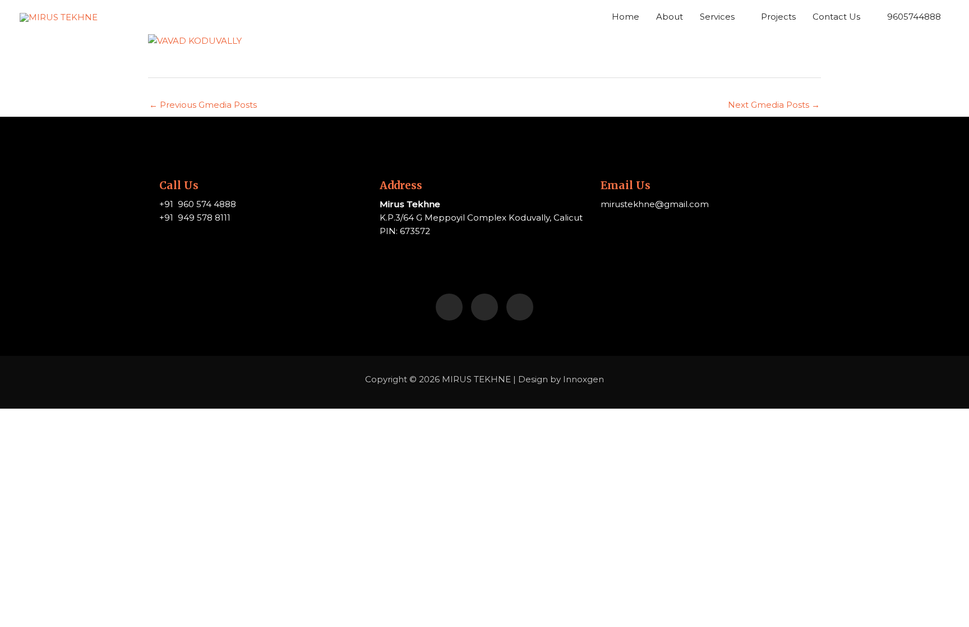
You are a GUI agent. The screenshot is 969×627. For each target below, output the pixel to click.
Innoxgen (583, 379)
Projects (778, 16)
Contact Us (836, 16)
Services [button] (717, 16)
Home (625, 16)
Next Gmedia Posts (774, 104)
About (669, 16)
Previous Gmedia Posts (203, 104)
